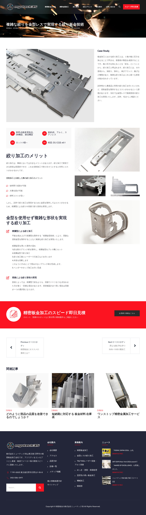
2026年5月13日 (117, 472)
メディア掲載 (55, 472)
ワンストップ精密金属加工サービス (118, 415)
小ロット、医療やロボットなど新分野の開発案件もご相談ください (50, 317)
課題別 (9, 410)
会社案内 (99, 7)
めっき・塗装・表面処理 (87, 470)
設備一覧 (53, 466)
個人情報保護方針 (54, 481)
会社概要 (53, 450)
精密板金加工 (82, 450)
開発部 (79, 486)
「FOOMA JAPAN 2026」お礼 (123, 450)
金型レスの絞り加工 (85, 456)
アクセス (53, 456)
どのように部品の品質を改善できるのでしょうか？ (27, 415)
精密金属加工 (64, 7)
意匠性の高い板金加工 (86, 475)
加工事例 (76, 7)
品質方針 (53, 461)
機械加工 (80, 481)
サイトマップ (52, 485)
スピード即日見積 (131, 7)
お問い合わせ (110, 7)
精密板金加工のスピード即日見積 (54, 313)
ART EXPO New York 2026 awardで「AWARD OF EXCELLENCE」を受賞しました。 (126, 465)
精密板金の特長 (50, 7)
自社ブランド (87, 7)
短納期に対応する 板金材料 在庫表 (72, 415)
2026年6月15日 (117, 454)
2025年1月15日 (117, 485)
